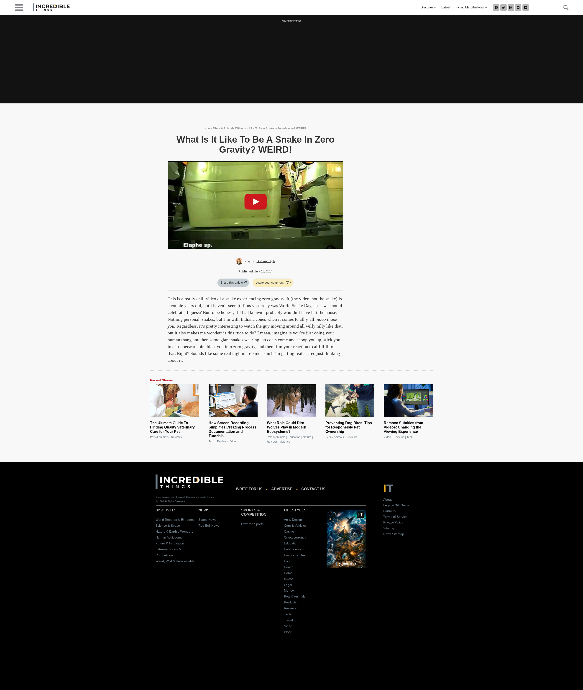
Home (208, 128)
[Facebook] (496, 7)
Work (288, 632)
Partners (389, 511)
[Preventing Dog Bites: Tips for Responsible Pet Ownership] (350, 400)
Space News (207, 519)
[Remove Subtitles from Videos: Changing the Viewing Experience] (408, 400)
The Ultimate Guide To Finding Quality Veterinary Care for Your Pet (172, 427)
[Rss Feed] (518, 7)
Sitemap (389, 528)
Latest (445, 7)
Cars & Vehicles (295, 525)
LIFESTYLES (295, 510)
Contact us (313, 489)
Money (289, 590)
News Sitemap (393, 534)
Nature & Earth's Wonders (174, 531)
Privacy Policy (393, 522)
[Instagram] (511, 7)
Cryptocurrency (295, 537)
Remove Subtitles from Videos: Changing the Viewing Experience (403, 427)
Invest (288, 579)
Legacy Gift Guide (396, 505)
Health (288, 567)
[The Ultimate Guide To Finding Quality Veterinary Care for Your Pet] (174, 400)
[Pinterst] (525, 7)
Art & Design (293, 519)
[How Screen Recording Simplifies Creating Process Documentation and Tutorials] (233, 400)
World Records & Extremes (175, 519)
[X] (503, 7)
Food (288, 561)
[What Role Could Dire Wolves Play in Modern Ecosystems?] (291, 400)
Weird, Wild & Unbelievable (175, 561)
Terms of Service (395, 516)
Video (234, 441)
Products (290, 602)
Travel (288, 620)
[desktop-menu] (19, 7)
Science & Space (168, 525)
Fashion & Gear (295, 555)
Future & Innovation (170, 543)
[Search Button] (563, 7)
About (387, 499)
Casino (289, 531)
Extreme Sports (252, 524)
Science (285, 441)
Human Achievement (170, 537)
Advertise (282, 489)
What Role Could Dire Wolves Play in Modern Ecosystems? (286, 427)
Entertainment (294, 549)
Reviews (176, 437)
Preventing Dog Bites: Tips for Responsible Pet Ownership (348, 427)
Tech (212, 441)
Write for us (249, 489)
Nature (307, 437)
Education (294, 437)
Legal (288, 585)
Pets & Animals (224, 128)
